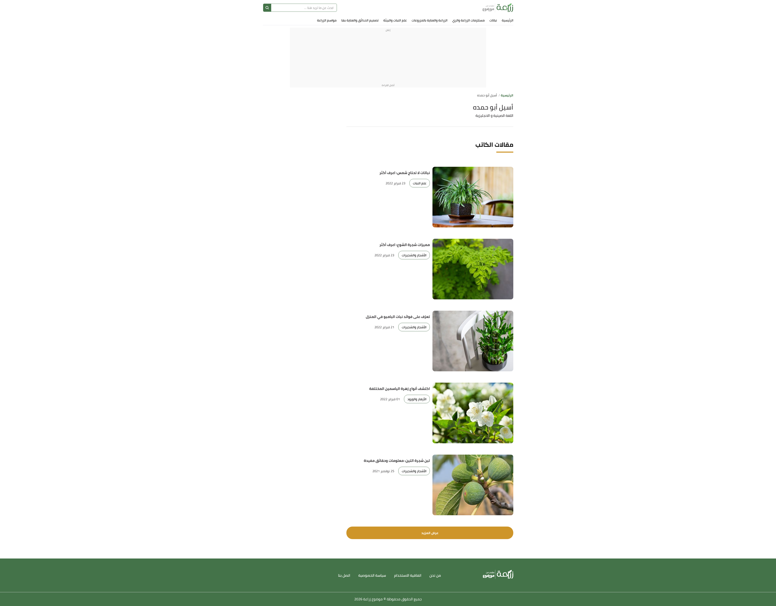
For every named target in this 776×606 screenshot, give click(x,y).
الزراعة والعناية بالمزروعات (429, 20)
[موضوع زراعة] (498, 7)
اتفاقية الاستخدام (407, 575)
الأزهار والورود (416, 399)
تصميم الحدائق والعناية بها (360, 20)
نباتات (493, 20)
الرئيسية (507, 20)
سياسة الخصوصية (372, 575)
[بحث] (267, 8)
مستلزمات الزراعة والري (468, 20)
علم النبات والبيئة (395, 20)
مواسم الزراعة (326, 20)
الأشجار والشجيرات (414, 255)
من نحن (435, 575)
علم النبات (419, 183)
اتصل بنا (344, 575)
